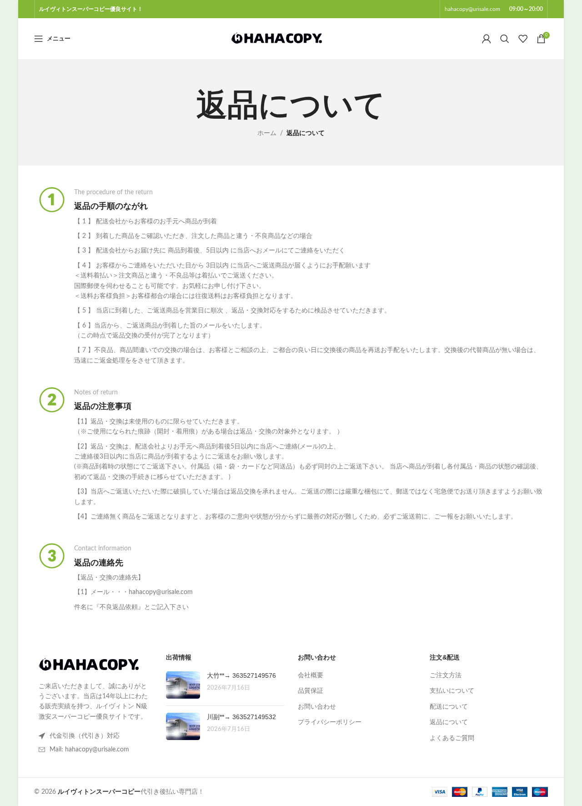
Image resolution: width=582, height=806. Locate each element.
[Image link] (89, 664)
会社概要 (310, 675)
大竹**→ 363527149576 (241, 675)
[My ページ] (486, 39)
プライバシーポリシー (329, 722)
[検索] (505, 39)
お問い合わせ (317, 707)
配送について (449, 707)
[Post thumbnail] (183, 685)
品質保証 (310, 691)
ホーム (266, 133)
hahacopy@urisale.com (472, 9)
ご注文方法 (446, 675)
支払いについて (452, 691)
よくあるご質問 (452, 738)
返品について (449, 722)
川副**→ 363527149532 (241, 716)
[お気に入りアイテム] (523, 39)
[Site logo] (276, 38)
